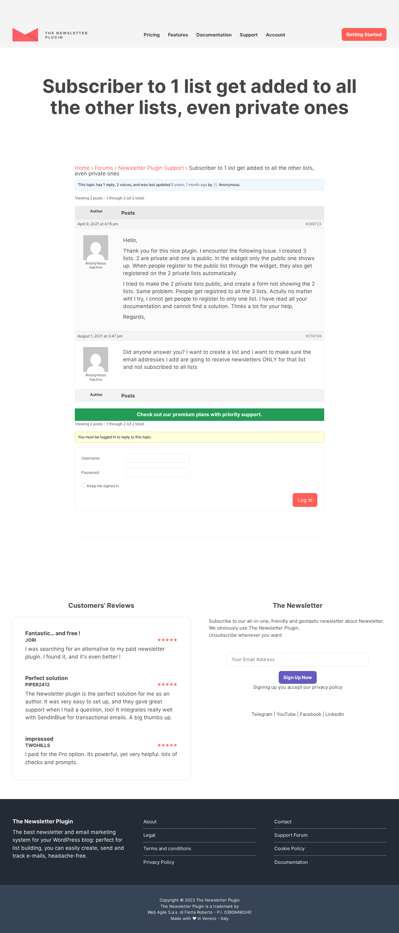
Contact (282, 822)
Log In (305, 500)
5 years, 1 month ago (189, 184)
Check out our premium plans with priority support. (199, 414)
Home (82, 168)
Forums (104, 168)
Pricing (152, 35)
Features (178, 35)
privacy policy (327, 687)
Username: (90, 458)
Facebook (310, 714)
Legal (149, 835)
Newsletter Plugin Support (151, 168)
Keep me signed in (103, 485)
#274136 (313, 336)
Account (275, 35)
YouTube (286, 714)
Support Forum (291, 835)
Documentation (214, 35)
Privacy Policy (158, 862)
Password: (90, 472)
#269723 (313, 224)
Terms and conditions (167, 848)
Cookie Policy (289, 848)
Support (249, 35)
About (149, 822)
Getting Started (364, 34)
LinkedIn (334, 714)
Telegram (262, 714)
